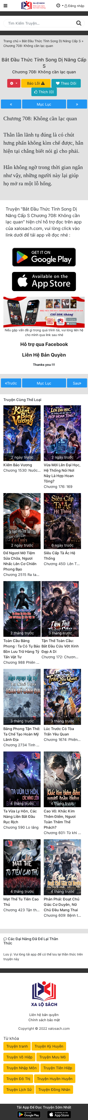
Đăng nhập (75, 6)
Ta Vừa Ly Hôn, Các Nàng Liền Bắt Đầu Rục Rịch (20, 816)
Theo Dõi (68, 83)
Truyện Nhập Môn (21, 1068)
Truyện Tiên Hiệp (57, 1068)
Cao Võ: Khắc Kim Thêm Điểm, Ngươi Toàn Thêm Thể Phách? (60, 819)
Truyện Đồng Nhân (54, 1089)
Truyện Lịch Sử (19, 1089)
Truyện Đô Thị (18, 1078)
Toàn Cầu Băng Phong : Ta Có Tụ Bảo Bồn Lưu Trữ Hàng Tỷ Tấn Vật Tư (21, 648)
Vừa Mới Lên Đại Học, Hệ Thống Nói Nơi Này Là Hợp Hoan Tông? (62, 473)
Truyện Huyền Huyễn (54, 1078)
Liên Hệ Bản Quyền (44, 355)
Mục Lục (44, 104)
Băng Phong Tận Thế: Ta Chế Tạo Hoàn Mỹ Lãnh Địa (21, 734)
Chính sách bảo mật (44, 1020)
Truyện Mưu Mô (52, 1057)
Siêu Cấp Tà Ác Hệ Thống (59, 556)
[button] (60, 6)
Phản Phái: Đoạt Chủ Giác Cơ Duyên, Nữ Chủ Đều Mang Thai (61, 904)
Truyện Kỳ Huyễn (49, 1046)
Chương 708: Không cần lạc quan (44, 72)
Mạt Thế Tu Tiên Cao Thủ (21, 902)
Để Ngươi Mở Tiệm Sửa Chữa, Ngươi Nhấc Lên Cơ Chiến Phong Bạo (20, 561)
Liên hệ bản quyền (44, 1015)
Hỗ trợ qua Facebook (44, 344)
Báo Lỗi (34, 83)
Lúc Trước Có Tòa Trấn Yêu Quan (59, 731)
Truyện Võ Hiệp (19, 1057)
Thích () (45, 92)
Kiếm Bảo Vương (17, 465)
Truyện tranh (17, 1046)
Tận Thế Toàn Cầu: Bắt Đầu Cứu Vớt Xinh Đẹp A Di (60, 646)
